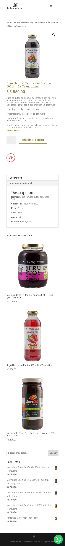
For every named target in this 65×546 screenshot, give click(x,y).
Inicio (8, 22)
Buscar (53, 453)
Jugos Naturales (20, 22)
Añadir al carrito (33, 140)
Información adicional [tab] (21, 183)
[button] (53, 34)
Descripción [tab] (16, 178)
